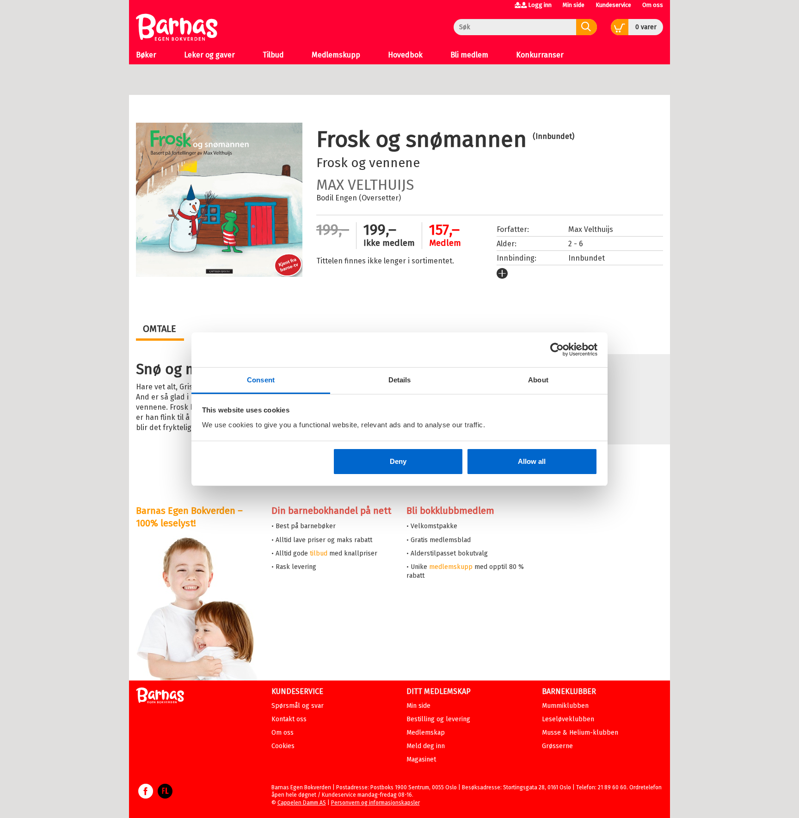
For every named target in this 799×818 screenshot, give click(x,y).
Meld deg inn (425, 746)
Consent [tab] (261, 380)
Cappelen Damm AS (301, 802)
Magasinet (421, 759)
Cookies (283, 746)
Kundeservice (613, 4)
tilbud (318, 553)
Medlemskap (425, 733)
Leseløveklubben (568, 719)
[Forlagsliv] (165, 796)
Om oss (652, 4)
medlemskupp (451, 567)
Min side (573, 4)
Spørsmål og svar (297, 706)
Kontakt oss (289, 719)
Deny (398, 461)
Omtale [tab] (159, 328)
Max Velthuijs (365, 185)
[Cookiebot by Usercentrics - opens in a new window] (556, 349)
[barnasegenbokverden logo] (160, 696)
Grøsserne (557, 746)
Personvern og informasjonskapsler (375, 802)
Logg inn (540, 4)
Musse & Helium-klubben (580, 733)
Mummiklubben (565, 706)
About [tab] (538, 380)
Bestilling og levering (438, 719)
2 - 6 (575, 243)
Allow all (532, 461)
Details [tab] (399, 380)
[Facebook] (145, 796)
